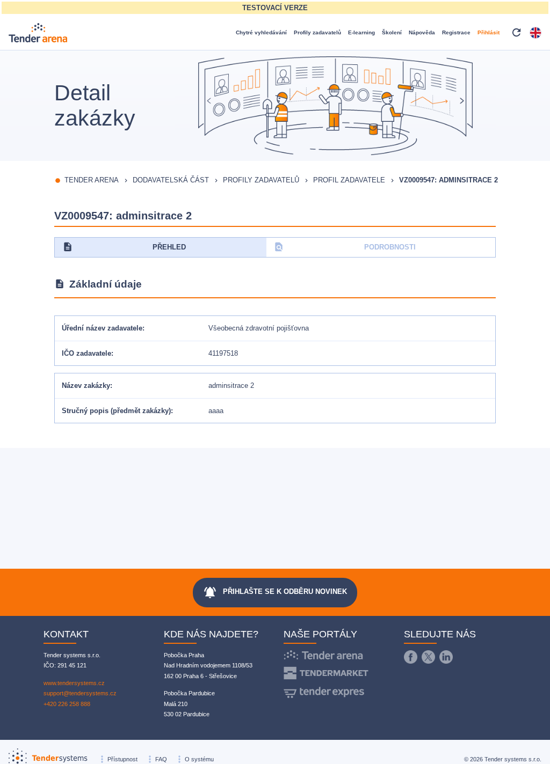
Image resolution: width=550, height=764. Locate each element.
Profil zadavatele (349, 180)
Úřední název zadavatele (102, 328)
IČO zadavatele (86, 353)
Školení (392, 32)
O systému (199, 759)
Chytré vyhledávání (261, 32)
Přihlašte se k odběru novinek (275, 592)
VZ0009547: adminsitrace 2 (448, 180)
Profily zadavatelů (317, 32)
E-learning (361, 32)
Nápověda (422, 32)
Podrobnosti (344, 246)
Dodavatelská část (171, 180)
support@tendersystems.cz (80, 693)
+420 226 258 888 (67, 704)
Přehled (124, 246)
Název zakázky (86, 385)
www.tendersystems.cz (74, 683)
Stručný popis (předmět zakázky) (116, 411)
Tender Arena (91, 180)
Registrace (456, 32)
